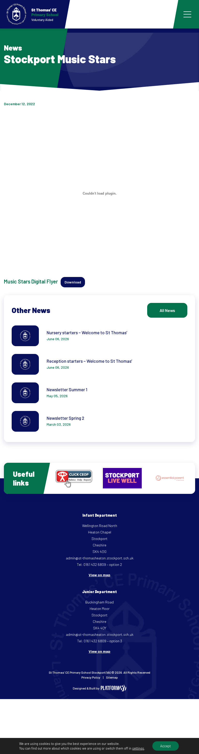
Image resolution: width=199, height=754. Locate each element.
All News (167, 310)
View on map (99, 575)
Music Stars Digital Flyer (31, 281)
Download (73, 282)
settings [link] (138, 748)
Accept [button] (165, 746)
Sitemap (112, 677)
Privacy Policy (90, 677)
